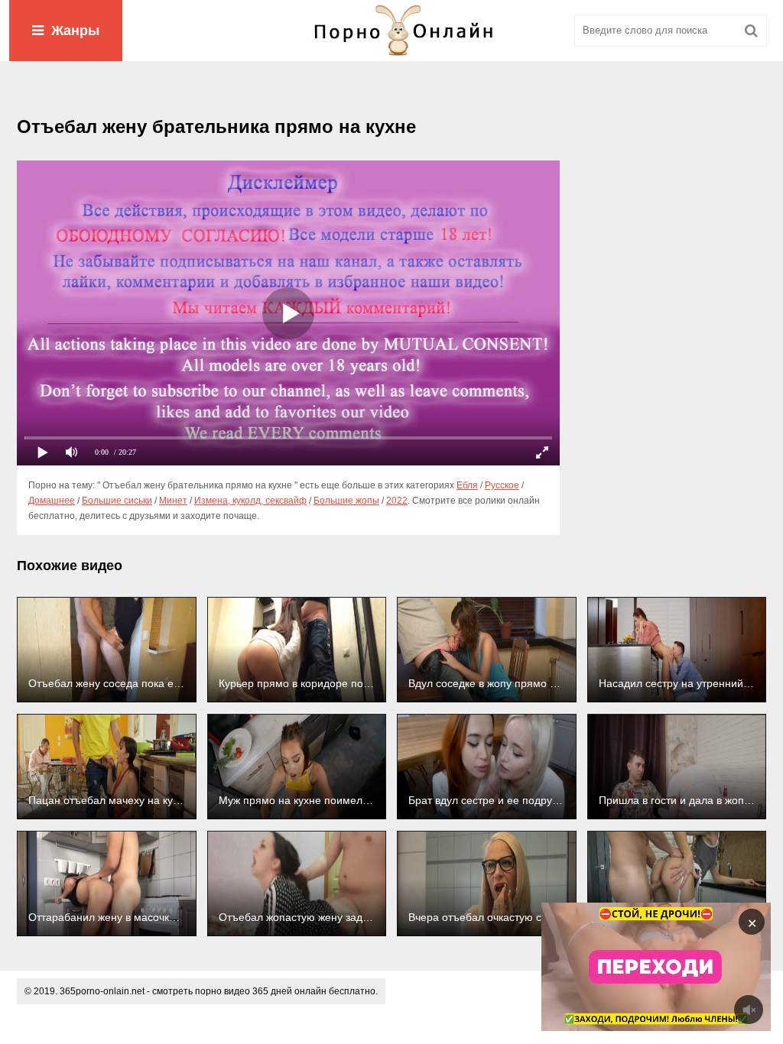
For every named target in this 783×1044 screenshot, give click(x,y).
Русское (502, 485)
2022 (397, 500)
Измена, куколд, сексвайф (250, 500)
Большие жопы (346, 500)
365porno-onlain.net (102, 991)
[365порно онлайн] (391, 30)
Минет (173, 500)
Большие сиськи (117, 500)
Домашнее (51, 500)
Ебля (467, 485)
